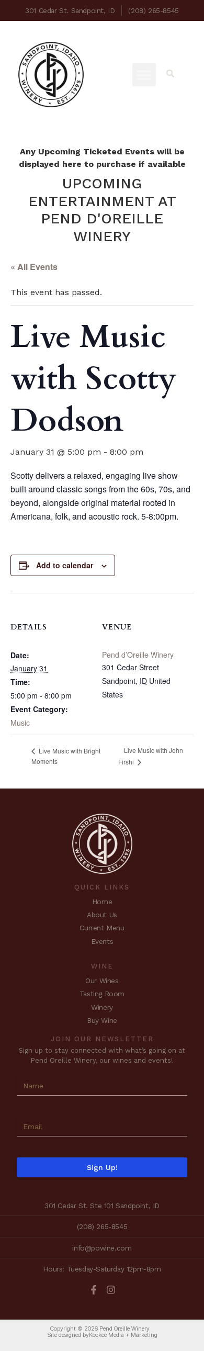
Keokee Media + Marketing (123, 1334)
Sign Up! (102, 1167)
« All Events (34, 267)
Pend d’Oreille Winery (138, 654)
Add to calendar (64, 565)
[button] (144, 74)
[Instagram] (111, 1289)
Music (20, 722)
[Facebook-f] (93, 1289)
